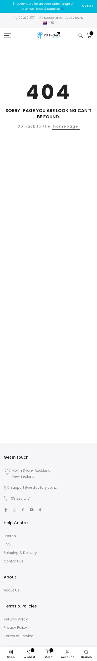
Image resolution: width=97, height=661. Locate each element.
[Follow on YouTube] (32, 510)
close (88, 6)
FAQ (7, 544)
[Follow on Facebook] (6, 510)
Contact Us (13, 561)
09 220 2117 (26, 18)
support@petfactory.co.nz (63, 18)
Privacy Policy (15, 627)
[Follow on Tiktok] (40, 510)
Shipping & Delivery (20, 552)
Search (10, 535)
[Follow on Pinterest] (23, 510)
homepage (65, 126)
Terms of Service (18, 635)
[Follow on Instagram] (14, 510)
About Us (11, 590)
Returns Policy (16, 619)
